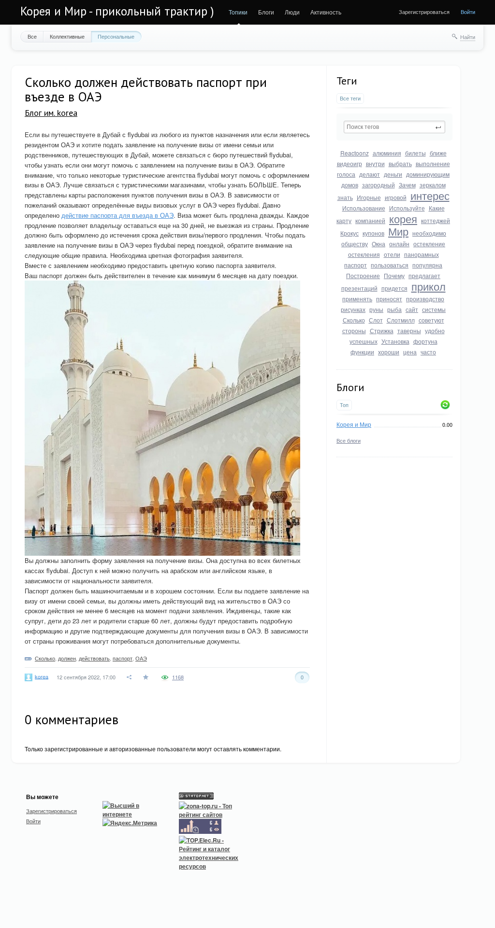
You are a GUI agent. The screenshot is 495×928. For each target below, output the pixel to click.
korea (41, 676)
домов (349, 185)
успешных (363, 341)
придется (394, 288)
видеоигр (349, 163)
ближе (438, 153)
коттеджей (435, 220)
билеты (415, 153)
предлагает (424, 275)
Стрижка (381, 330)
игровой (396, 197)
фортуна (425, 341)
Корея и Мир (353, 424)
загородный (378, 185)
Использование (363, 208)
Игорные (369, 197)
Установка (395, 341)
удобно (435, 330)
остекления (364, 254)
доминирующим (428, 174)
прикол (428, 286)
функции (362, 352)
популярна (427, 265)
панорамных (421, 254)
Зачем (407, 185)
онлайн (399, 243)
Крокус (349, 233)
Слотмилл (401, 320)
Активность (325, 12)
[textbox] (394, 127)
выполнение (433, 163)
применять (357, 299)
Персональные (116, 36)
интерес (430, 195)
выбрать (400, 163)
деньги (393, 174)
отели (392, 254)
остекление (429, 243)
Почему (394, 275)
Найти (467, 37)
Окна (378, 243)
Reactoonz (354, 153)
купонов (373, 233)
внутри (375, 163)
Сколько (354, 320)
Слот (376, 320)
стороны (354, 330)
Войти (468, 11)
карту (343, 220)
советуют (431, 320)
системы (434, 309)
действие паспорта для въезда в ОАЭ (117, 215)
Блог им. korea (51, 112)
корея (403, 218)
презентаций (359, 288)
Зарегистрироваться (424, 11)
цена (410, 352)
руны (376, 309)
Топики (238, 12)
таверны (409, 330)
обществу (354, 243)
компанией (370, 220)
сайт (412, 309)
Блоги (266, 12)
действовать (94, 658)
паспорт (355, 265)
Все (32, 36)
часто (428, 352)
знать (345, 197)
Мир (398, 231)
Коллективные (67, 36)
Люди (292, 12)
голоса (346, 174)
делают (369, 174)
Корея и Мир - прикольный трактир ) (117, 11)
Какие (437, 208)
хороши (388, 352)
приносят (389, 299)
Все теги (350, 98)
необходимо (429, 233)
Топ (344, 405)
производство (425, 299)
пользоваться (389, 265)
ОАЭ (141, 658)
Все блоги (348, 440)
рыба (394, 309)
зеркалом (433, 185)
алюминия (387, 153)
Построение (363, 275)
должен (67, 658)
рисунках (353, 309)
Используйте (407, 208)
